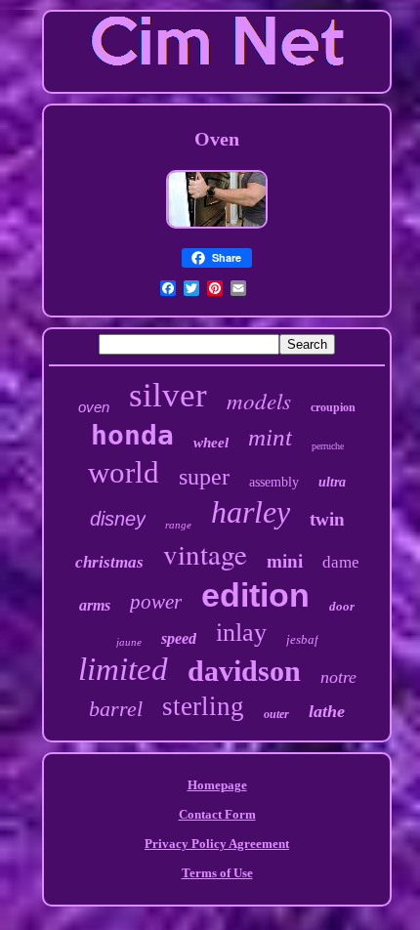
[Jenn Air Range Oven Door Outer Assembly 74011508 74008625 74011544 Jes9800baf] (216, 230)
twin (327, 519)
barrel (116, 709)
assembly (274, 482)
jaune (129, 642)
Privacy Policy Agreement (217, 843)
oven (93, 407)
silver (168, 395)
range (178, 524)
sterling (203, 706)
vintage (205, 553)
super (204, 476)
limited (123, 669)
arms (94, 605)
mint (270, 437)
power (156, 601)
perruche (328, 446)
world (123, 472)
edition (255, 594)
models (259, 400)
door (342, 606)
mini (285, 561)
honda (132, 435)
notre (338, 677)
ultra (332, 482)
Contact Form (217, 814)
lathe (327, 711)
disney (118, 518)
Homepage (217, 785)
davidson (244, 671)
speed (178, 638)
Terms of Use (217, 873)
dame (340, 562)
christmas (109, 562)
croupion (333, 407)
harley (250, 511)
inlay (241, 632)
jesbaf (302, 639)
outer (276, 714)
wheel (211, 442)
